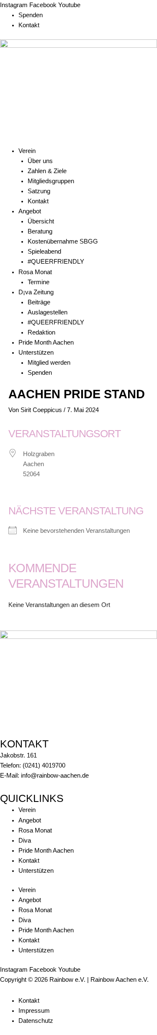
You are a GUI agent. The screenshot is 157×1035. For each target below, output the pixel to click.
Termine (38, 282)
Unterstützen (36, 352)
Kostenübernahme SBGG (63, 241)
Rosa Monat (35, 272)
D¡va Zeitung (36, 292)
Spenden (30, 15)
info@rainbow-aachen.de (55, 775)
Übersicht (41, 221)
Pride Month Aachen (46, 342)
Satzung (39, 191)
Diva (24, 840)
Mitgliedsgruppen (51, 181)
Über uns (40, 161)
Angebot (29, 211)
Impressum (34, 1010)
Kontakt (28, 25)
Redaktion (41, 332)
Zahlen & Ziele (47, 171)
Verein (27, 151)
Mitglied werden (49, 362)
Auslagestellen (47, 312)
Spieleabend (44, 251)
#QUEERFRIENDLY (56, 261)
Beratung (40, 231)
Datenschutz (35, 1020)
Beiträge (39, 302)
